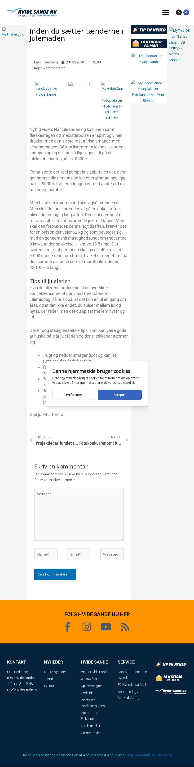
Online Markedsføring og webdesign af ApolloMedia (62, 755)
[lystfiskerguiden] (13, 31)
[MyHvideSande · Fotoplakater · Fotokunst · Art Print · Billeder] (112, 100)
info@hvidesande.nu (22, 689)
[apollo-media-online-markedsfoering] (79, 86)
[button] (165, 12)
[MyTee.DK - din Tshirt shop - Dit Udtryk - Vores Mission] (180, 44)
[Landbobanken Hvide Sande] (46, 89)
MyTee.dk (164, 755)
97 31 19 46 (23, 683)
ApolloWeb (115, 755)
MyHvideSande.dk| (141, 755)
